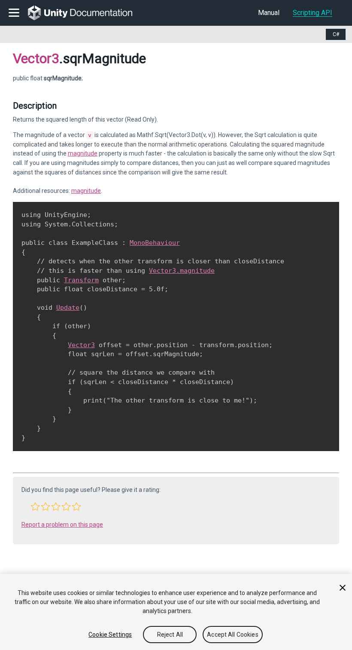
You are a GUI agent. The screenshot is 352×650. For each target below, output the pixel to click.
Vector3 (36, 58)
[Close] (342, 587)
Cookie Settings (110, 634)
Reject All (170, 634)
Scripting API (312, 13)
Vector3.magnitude (182, 271)
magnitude (82, 153)
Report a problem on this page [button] (62, 524)
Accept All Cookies (232, 634)
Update (67, 307)
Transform (81, 280)
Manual (268, 13)
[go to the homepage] (86, 13)
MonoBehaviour (155, 243)
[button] (35, 506)
